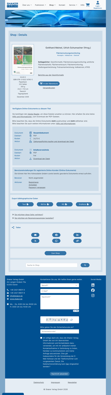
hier (67, 364)
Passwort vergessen (37, 187)
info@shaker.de (16, 296)
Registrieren (33, 182)
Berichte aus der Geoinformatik (51, 75)
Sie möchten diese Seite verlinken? (29, 215)
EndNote (82, 204)
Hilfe (83, 5)
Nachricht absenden (59, 374)
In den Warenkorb (50, 83)
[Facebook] (93, 290)
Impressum (55, 382)
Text (24, 204)
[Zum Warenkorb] (88, 5)
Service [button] (72, 5)
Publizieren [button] (40, 5)
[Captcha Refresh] (71, 319)
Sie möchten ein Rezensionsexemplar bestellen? (34, 218)
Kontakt (62, 5)
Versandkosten (49, 88)
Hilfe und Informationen (22, 117)
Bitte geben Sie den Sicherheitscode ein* (57, 327)
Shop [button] (52, 5)
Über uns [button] (26, 5)
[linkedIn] (93, 285)
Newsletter (72, 382)
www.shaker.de (16, 299)
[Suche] (85, 265)
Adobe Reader (33, 114)
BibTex (43, 204)
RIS (63, 204)
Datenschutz (39, 382)
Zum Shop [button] (55, 253)
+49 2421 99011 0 (17, 290)
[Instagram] (93, 295)
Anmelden (33, 185)
